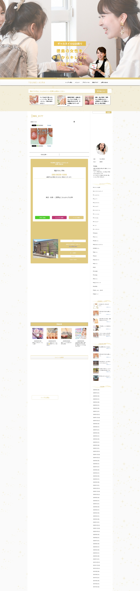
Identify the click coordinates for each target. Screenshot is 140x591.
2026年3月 (95, 405)
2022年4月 (95, 549)
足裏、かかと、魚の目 (98, 290)
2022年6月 (95, 543)
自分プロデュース (97, 282)
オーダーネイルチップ (98, 191)
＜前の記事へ (43, 154)
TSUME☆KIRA (36, 82)
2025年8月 (95, 426)
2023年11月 (95, 491)
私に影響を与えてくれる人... (105, 346)
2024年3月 (95, 479)
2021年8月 (95, 574)
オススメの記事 (97, 187)
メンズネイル (96, 229)
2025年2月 (95, 445)
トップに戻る (45, 397)
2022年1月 (95, 559)
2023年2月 (95, 519)
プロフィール (86, 82)
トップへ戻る (68, 82)
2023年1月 (95, 522)
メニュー (77, 82)
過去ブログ (95, 82)
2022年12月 (95, 525)
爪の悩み (95, 275)
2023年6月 (95, 506)
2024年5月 (95, 473)
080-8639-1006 (59, 174)
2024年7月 (95, 466)
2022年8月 (95, 537)
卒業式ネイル (96, 248)
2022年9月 (95, 534)
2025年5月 (95, 436)
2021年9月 (95, 571)
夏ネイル (95, 252)
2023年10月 (95, 494)
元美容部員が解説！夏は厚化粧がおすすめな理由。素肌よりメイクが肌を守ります (80, 344)
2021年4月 (95, 586)
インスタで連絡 (59, 217)
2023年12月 (95, 488)
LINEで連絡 (42, 217)
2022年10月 (95, 531)
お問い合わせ (104, 82)
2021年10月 (95, 568)
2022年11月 (95, 528)
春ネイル (95, 263)
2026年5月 (95, 399)
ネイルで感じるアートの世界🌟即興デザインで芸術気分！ (52, 344)
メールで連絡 (76, 217)
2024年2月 (95, 482)
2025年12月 (95, 414)
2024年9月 (95, 460)
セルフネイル (96, 202)
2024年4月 (95, 476)
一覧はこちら (101, 91)
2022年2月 (95, 556)
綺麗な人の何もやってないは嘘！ (37, 343)
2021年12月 (95, 562)
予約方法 (95, 233)
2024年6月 (95, 469)
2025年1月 (95, 448)
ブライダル (96, 217)
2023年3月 (95, 516)
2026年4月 (95, 402)
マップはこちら (73, 246)
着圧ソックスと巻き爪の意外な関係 (66, 343)
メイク (95, 225)
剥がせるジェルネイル (98, 244)
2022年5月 (95, 546)
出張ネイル (96, 240)
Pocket (49, 125)
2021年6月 (95, 580)
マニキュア (96, 221)
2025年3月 (95, 442)
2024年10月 (95, 457)
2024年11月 (95, 454)
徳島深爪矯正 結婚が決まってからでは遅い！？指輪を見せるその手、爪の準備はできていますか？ (74, 101)
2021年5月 (95, 583)
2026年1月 (95, 411)
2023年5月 (95, 509)
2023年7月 (95, 503)
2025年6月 (95, 432)
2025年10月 (95, 420)
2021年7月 (95, 577)
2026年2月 (95, 408)
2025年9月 (95, 423)
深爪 (95, 267)
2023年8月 (95, 500)
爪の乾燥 (95, 271)
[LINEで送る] (40, 125)
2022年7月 (95, 540)
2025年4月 (95, 439)
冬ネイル (95, 236)
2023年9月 (95, 497)
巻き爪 (95, 256)
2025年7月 (95, 429)
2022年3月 (95, 553)
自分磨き (95, 286)
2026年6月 (95, 396)
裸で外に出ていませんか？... (105, 376)
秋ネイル (95, 278)
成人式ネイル (96, 259)
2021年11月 (95, 565)
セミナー (95, 198)
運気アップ (96, 294)
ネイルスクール (97, 210)
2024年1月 (95, 485)
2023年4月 (95, 512)
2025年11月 (95, 417)
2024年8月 (95, 463)
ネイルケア (96, 206)
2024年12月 (95, 451)
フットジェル (96, 214)
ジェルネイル (96, 195)
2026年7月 (95, 392)
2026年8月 (95, 389)
